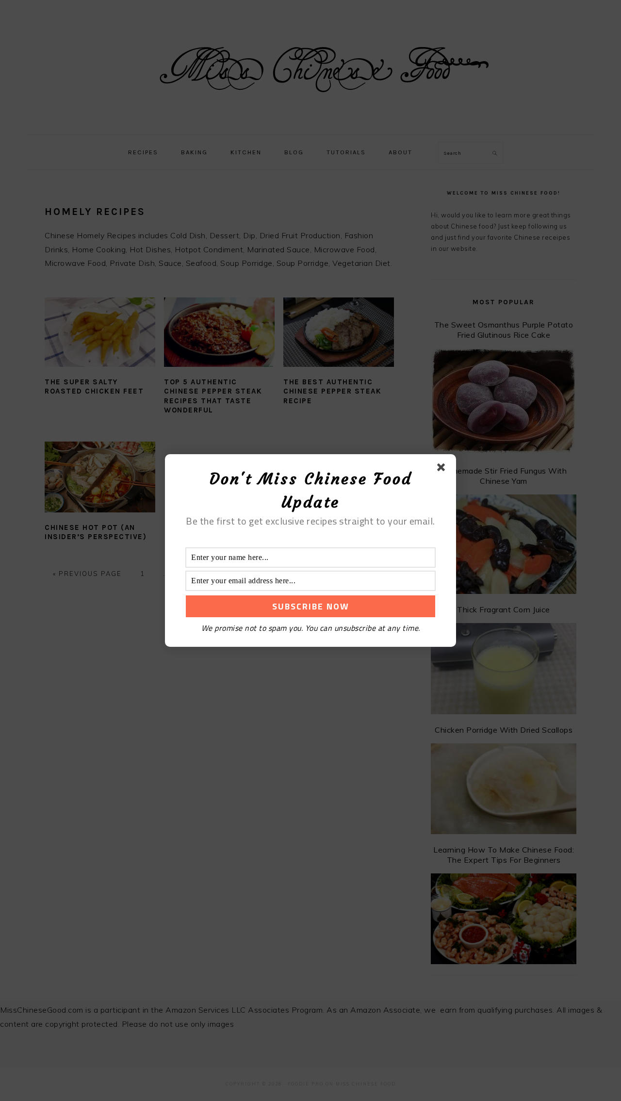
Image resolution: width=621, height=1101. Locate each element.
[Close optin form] (443, 469)
